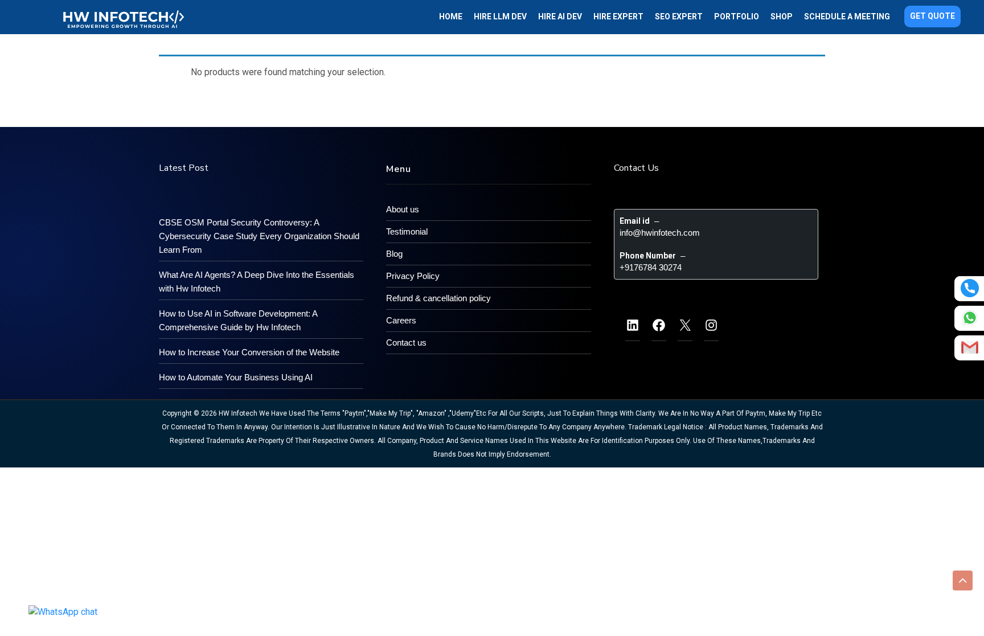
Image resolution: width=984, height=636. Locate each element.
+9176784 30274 (651, 267)
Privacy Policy (413, 276)
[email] (970, 347)
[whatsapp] (970, 318)
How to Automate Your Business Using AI (236, 377)
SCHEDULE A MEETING (847, 16)
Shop (781, 16)
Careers (401, 320)
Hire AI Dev (560, 16)
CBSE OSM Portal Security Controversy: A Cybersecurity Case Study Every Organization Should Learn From (259, 236)
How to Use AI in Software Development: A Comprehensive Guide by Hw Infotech (238, 320)
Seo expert (679, 16)
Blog (394, 253)
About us (402, 209)
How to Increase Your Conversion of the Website (249, 352)
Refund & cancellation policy (438, 298)
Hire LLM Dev (500, 16)
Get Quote (932, 15)
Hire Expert (618, 16)
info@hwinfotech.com (660, 232)
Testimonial (407, 231)
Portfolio (736, 16)
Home (450, 16)
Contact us (406, 342)
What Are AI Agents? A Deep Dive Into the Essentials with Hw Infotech (256, 281)
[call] (970, 288)
